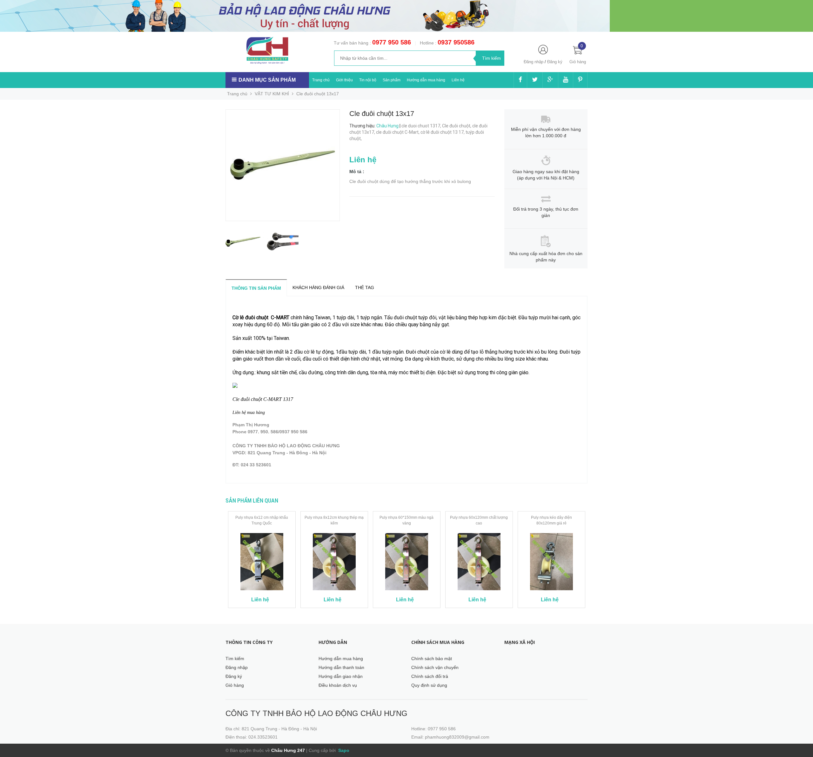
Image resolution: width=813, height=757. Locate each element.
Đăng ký (554, 61)
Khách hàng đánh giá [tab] (318, 287)
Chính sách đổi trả (429, 676)
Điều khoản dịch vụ (338, 685)
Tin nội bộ (367, 80)
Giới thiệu (344, 80)
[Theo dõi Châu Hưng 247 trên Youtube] (565, 80)
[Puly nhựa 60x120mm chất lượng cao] (479, 561)
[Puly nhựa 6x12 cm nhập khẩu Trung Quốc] (262, 561)
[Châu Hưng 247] (267, 50)
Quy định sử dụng (429, 685)
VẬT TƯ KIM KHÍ (272, 93)
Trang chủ (321, 80)
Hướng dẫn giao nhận (341, 676)
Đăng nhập (533, 61)
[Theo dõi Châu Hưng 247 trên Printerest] (580, 80)
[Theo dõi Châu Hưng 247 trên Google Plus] (550, 80)
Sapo (343, 750)
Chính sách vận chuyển (435, 667)
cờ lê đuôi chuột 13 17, (443, 132)
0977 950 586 (391, 42)
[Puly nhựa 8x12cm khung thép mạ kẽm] (334, 561)
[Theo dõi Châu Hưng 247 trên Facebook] (520, 80)
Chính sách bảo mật (431, 658)
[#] (305, 15)
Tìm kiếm (234, 658)
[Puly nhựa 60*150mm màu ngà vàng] (406, 561)
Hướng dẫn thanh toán (341, 667)
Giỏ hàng (234, 685)
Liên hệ (458, 80)
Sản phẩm (391, 80)
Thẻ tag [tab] (364, 287)
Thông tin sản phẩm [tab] (256, 288)
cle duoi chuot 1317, (421, 125)
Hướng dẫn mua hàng (426, 80)
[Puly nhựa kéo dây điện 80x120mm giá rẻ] (551, 561)
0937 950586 (456, 42)
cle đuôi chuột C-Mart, (398, 132)
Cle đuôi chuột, (457, 125)
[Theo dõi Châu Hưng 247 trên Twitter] (535, 80)
